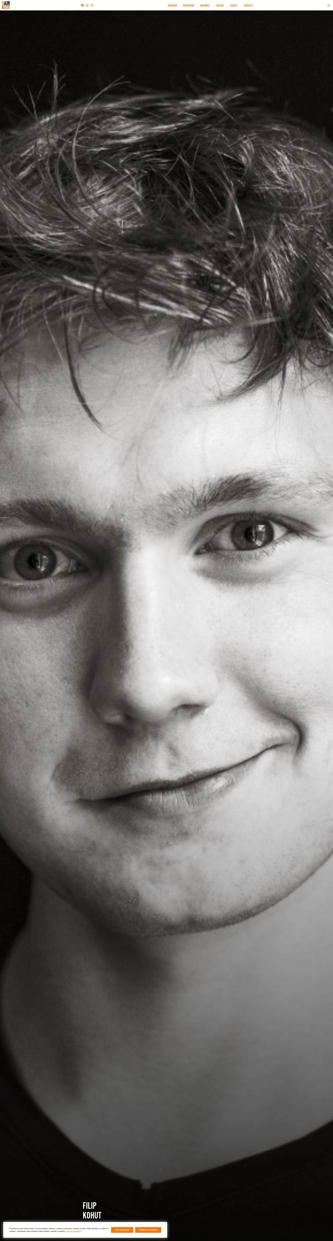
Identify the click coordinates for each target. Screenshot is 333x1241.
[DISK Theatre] (6, 5)
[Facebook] (82, 5)
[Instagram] (92, 5)
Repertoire (188, 5)
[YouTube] (87, 5)
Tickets (233, 5)
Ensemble (205, 5)
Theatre (220, 5)
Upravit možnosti (73, 1231)
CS (329, 5)
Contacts (248, 5)
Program (172, 5)
